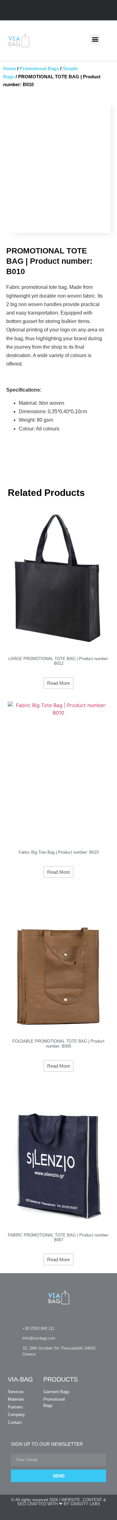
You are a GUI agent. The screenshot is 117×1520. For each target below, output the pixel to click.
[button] (95, 39)
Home (9, 68)
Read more (58, 683)
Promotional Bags (39, 68)
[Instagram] (65, 11)
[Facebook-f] (52, 11)
